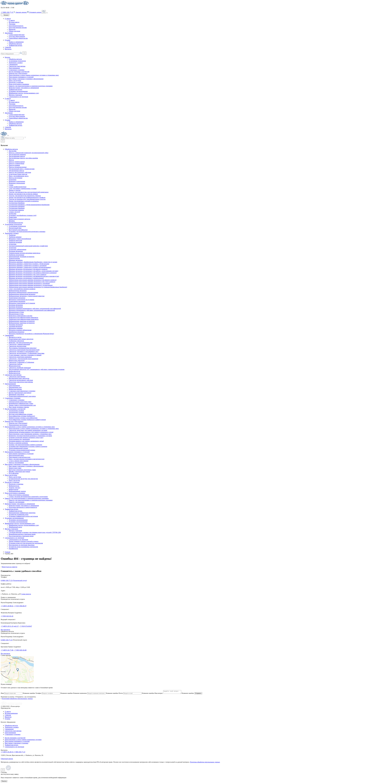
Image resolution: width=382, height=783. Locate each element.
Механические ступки (16, 312)
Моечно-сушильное (15, 95)
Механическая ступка (16, 314)
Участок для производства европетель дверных (25, 196)
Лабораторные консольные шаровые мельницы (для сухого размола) (32, 281)
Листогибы (12, 151)
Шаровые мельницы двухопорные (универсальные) (26, 278)
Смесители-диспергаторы (17, 346)
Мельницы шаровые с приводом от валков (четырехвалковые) (30, 267)
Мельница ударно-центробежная (20, 239)
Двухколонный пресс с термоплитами (22, 169)
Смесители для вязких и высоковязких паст (23, 351)
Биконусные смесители (17, 360)
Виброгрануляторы (15, 389)
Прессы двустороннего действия (20, 172)
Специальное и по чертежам (18, 97)
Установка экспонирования (18, 521)
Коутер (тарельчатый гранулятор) (20, 393)
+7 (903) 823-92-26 (7, 616)
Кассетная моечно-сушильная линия (21, 536)
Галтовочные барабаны (17, 203)
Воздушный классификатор (18, 230)
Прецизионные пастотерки (18, 425)
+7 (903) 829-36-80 (20, 650)
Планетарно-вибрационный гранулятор (22, 396)
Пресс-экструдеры (15, 80)
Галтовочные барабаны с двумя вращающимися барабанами (29, 204)
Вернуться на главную (9, 567)
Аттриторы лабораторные (17, 249)
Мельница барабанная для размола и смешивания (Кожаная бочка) (31, 333)
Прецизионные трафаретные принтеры (22, 513)
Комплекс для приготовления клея (20, 342)
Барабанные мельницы (16, 332)
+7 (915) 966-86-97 (20, 606)
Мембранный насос (15, 527)
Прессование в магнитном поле (19, 457)
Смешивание (13, 64)
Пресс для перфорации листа (18, 176)
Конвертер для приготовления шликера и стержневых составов (30, 436)
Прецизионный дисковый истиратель (21, 256)
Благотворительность (16, 26)
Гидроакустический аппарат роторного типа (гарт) (26, 437)
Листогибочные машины (17, 154)
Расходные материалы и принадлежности (23, 507)
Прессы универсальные (17, 161)
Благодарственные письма (18, 27)
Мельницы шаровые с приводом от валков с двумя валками (29, 264)
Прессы (11, 160)
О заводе (8, 18)
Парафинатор (13, 548)
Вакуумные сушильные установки (16, 743)
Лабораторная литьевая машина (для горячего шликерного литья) (31, 432)
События (8, 47)
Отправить (198, 693)
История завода (14, 22)
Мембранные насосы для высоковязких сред (24, 93)
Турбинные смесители (16, 341)
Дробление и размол (16, 62)
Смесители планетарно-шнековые (20, 357)
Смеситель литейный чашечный (20, 367)
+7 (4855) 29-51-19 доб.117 (10, 626)
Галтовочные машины (16, 210)
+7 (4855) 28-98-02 (7, 606)
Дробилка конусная (15, 240)
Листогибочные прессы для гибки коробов (23, 158)
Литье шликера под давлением (19, 439)
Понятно (4, 781)
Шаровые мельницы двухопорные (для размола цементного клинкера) (33, 273)
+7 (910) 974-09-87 (25, 626)
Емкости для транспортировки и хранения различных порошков (31, 86)
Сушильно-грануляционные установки (22, 391)
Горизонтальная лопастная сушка (20, 401)
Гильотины (12, 179)
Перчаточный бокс (15, 228)
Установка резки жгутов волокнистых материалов (26, 543)
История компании (11, 713)
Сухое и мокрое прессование (18, 461)
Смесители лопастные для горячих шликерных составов (28, 430)
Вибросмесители (14, 371)
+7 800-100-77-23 (19, 752)
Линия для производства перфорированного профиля (27, 197)
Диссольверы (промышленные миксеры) (22, 348)
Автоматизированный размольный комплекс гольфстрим (28, 246)
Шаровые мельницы (16, 260)
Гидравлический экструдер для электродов (23, 479)
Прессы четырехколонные (18, 167)
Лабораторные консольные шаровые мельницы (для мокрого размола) (32, 280)
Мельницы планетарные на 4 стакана (21, 299)
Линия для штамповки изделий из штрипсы (24, 201)
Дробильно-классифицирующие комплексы (23, 319)
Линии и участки (14, 190)
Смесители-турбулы (15, 364)
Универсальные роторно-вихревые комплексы (24, 253)
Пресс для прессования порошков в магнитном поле (26, 459)
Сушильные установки (16, 70)
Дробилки (12, 235)
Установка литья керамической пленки (22, 450)
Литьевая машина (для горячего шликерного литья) (26, 441)
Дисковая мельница (15, 326)
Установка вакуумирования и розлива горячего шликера (28, 446)
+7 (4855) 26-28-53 (7, 752)
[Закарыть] (24, 53)
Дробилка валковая (15, 242)
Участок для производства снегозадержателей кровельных (29, 192)
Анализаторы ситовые (16, 410)
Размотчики (13, 217)
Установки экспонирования (18, 91)
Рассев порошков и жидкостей (19, 71)
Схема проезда (26, 594)
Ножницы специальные (17, 183)
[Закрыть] (8, 135)
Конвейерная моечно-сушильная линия (22, 534)
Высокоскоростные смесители (19, 378)
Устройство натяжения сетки (18, 514)
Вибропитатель (14, 486)
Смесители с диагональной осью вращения (23, 359)
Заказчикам (9, 33)
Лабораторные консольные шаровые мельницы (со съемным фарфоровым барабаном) (38, 287)
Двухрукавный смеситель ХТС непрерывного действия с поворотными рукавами (36, 369)
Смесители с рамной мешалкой (19, 344)
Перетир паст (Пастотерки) (18, 73)
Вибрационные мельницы (18, 290)
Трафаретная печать (15, 45)
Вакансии (12, 29)
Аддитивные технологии (17, 61)
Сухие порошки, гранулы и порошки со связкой (25, 355)
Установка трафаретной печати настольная (23, 516)
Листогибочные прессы (17, 156)
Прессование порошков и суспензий (21, 77)
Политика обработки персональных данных (205, 762)
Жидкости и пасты (15, 337)
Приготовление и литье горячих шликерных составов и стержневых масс (34, 75)
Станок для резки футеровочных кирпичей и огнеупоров (28, 496)
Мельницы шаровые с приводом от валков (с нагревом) (28, 265)
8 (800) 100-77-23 (6, 640)
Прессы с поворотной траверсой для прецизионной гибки (28, 153)
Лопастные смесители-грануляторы (21, 382)
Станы (11, 185)
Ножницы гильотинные (17, 181)
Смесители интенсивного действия (21, 380)
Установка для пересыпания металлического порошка (27, 231)
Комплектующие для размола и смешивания (24, 88)
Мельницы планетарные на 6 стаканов (22, 303)
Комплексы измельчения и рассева (20, 316)
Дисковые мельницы (16, 324)
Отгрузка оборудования (17, 36)
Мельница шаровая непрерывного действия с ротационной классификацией (35, 308)
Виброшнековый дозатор (17, 491)
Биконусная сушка (15, 468)
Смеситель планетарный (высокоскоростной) (24, 350)
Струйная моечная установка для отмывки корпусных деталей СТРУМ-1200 (35, 532)
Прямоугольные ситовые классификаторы (23, 418)
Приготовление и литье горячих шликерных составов (23, 739)
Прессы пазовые (14, 165)
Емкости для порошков (16, 502)
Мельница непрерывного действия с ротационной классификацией (32, 310)
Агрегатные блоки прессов (18, 174)
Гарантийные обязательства (18, 38)
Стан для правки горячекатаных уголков (22, 188)
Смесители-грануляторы (17, 66)
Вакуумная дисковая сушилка (19, 407)
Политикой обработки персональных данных (17, 698)
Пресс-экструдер (14, 480)
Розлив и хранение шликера (18, 443)
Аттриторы (12, 244)
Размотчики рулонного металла (19, 219)
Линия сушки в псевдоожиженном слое (22, 405)
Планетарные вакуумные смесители (21, 339)
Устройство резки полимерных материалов (23, 547)
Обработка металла (15, 43)
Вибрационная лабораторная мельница (22, 294)
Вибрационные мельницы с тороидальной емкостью (26, 296)
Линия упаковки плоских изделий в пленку (23, 541)
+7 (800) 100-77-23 (7, 12)
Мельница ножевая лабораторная (20, 330)
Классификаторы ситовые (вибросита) (22, 416)
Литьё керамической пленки (18, 448)
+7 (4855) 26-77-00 (7, 650)
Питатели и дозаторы (16, 82)
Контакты (8, 49)
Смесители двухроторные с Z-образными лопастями (26, 353)
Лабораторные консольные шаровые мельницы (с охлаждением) (31, 285)
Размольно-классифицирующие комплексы (23, 317)
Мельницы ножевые (16, 328)
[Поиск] (44, 11)
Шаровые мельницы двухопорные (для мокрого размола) (28, 269)
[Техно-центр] (11, 704)
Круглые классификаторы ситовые (20, 414)
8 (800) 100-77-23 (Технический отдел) (14, 580)
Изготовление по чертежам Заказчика (21, 545)
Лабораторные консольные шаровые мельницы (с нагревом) (29, 283)
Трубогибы (12, 213)
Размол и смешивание (16, 42)
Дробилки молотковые (16, 255)
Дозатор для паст (14, 487)
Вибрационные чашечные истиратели (22, 321)
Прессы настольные (15, 178)
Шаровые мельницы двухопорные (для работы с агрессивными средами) (33, 271)
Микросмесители (14, 366)
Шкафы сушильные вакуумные (19, 471)
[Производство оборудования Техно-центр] (11, 4)
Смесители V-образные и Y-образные (21, 362)
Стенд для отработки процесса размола (22, 289)
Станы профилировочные (17, 187)
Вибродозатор (13, 489)
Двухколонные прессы (16, 170)
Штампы (12, 221)
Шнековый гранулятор (16, 394)
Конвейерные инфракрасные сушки (21, 403)
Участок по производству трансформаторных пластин (27, 199)
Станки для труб (14, 212)
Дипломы (12, 24)
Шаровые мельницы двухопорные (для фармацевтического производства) (34, 276)
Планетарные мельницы (17, 298)
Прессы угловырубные (16, 163)
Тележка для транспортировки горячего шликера (25, 444)
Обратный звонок (7, 759)
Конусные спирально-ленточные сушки (22, 470)
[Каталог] (3, 140)
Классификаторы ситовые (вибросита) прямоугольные (27, 419)
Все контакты (5, 629)
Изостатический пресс (16, 455)
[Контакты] (17, 682)
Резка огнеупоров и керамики (19, 84)
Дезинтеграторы (14, 258)
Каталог (7, 57)
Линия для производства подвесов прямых (23, 194)
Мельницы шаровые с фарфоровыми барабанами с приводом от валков (33, 262)
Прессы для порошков (16, 462)
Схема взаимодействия (16, 35)
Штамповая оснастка (16, 222)
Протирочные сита (15, 387)
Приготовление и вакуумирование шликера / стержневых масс (30, 434)
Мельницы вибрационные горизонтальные (23, 292)
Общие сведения (14, 31)
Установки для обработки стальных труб (22, 215)
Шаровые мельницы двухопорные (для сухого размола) (27, 274)
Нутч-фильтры (14, 473)
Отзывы (7, 40)
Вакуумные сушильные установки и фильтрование (26, 79)
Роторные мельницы (16, 251)
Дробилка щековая (15, 237)
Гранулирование (14, 68)
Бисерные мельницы (16, 305)
